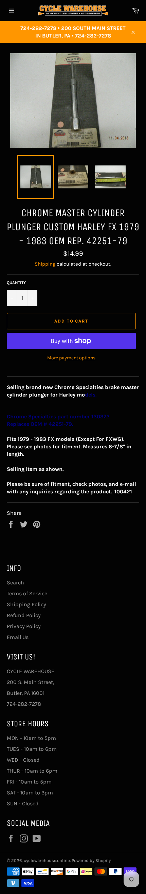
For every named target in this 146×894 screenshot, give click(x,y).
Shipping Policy (26, 604)
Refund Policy (24, 615)
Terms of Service (27, 593)
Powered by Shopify (91, 860)
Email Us (18, 637)
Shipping (45, 264)
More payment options (71, 358)
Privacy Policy (24, 626)
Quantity (16, 282)
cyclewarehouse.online (47, 860)
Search (15, 582)
